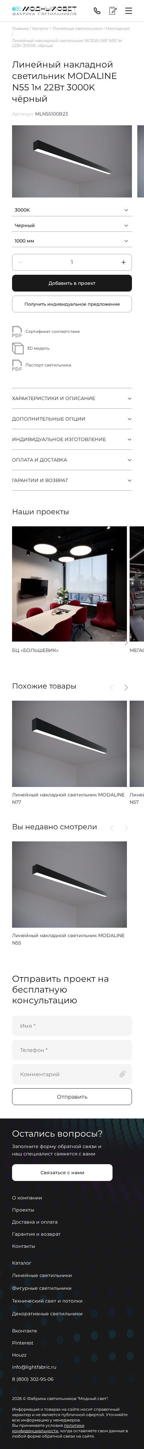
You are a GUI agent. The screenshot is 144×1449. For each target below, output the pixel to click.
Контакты (23, 1246)
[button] (111, 642)
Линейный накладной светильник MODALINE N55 (68, 939)
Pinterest (22, 1343)
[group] (72, 161)
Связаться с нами (62, 1173)
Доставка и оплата (35, 1222)
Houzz (19, 1355)
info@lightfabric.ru (34, 1367)
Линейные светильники (77, 28)
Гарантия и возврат (36, 1234)
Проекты (23, 1210)
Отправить (72, 1097)
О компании (27, 1198)
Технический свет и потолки (47, 1301)
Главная (20, 28)
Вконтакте (24, 1331)
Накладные (118, 28)
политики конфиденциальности (48, 1428)
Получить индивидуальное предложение (72, 304)
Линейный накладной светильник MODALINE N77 (68, 798)
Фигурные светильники (42, 1288)
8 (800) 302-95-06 (33, 1379)
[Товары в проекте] (113, 11)
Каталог (40, 28)
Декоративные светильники (47, 1314)
